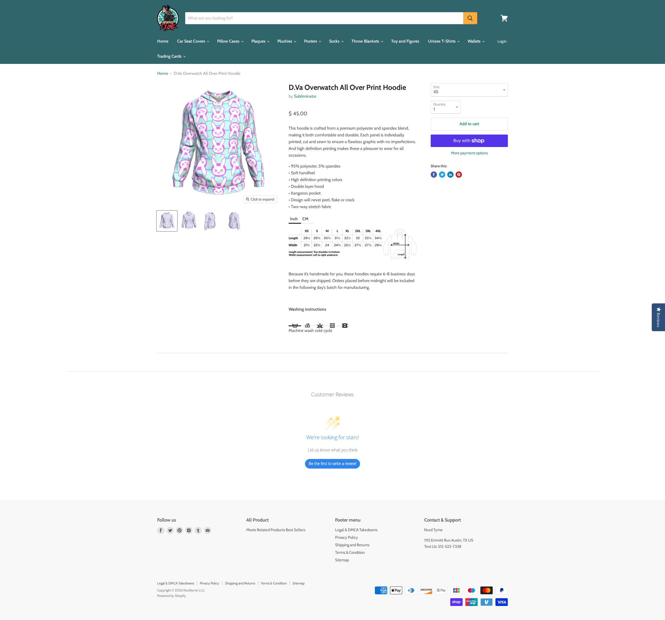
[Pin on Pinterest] (459, 174)
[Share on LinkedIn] (450, 174)
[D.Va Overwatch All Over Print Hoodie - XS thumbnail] (167, 221)
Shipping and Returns (352, 545)
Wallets (475, 41)
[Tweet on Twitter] (442, 174)
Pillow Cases (229, 41)
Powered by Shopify (171, 596)
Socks (335, 41)
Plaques (259, 41)
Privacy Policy (346, 537)
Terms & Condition (350, 552)
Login (502, 41)
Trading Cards (170, 56)
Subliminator (305, 96)
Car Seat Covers (191, 41)
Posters (311, 41)
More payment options (469, 153)
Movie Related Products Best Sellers (275, 530)
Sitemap (342, 560)
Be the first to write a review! (332, 463)
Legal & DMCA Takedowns (356, 530)
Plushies (285, 41)
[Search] (470, 18)
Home (162, 41)
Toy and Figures (405, 41)
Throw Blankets (365, 41)
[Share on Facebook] (434, 174)
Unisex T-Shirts (442, 41)
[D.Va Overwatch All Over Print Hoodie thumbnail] (189, 221)
